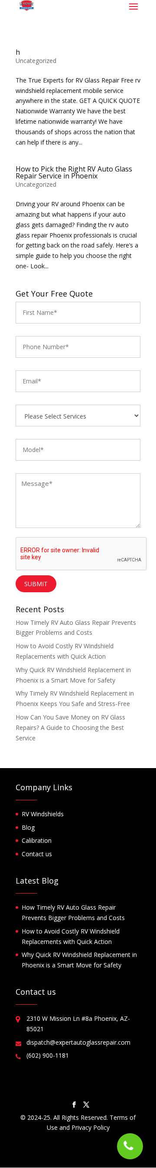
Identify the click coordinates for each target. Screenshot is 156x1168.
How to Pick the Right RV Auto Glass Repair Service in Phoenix (74, 172)
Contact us (37, 854)
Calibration (37, 840)
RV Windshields (43, 814)
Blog (28, 827)
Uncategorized (36, 60)
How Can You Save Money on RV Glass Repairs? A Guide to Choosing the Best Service (70, 727)
